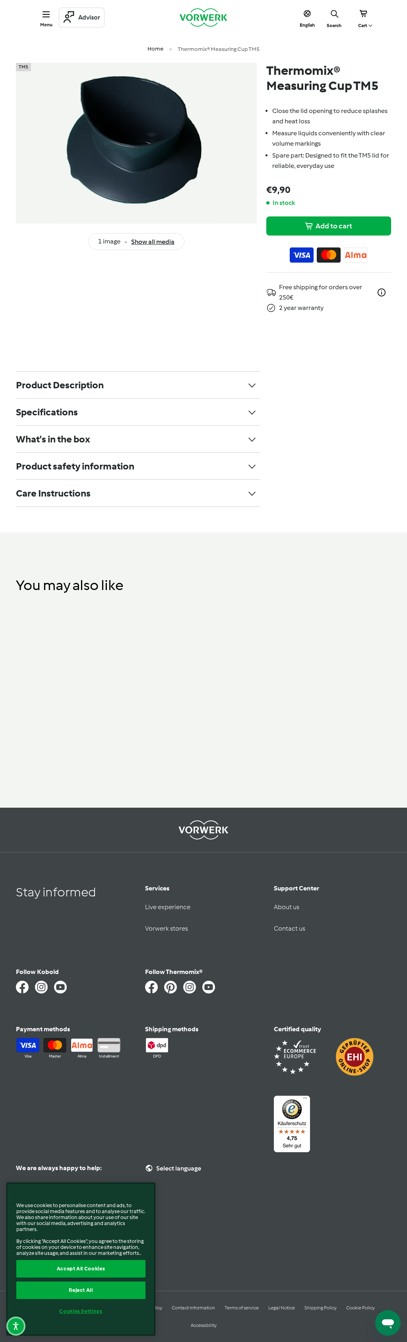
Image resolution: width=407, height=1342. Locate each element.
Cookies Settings (81, 1311)
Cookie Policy (360, 1308)
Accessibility (204, 1325)
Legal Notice (281, 1308)
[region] (80, 1259)
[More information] (381, 292)
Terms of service (242, 1308)
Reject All (81, 1290)
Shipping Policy (320, 1308)
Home (155, 48)
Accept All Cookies (81, 1269)
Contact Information (193, 1308)
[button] (15, 1326)
